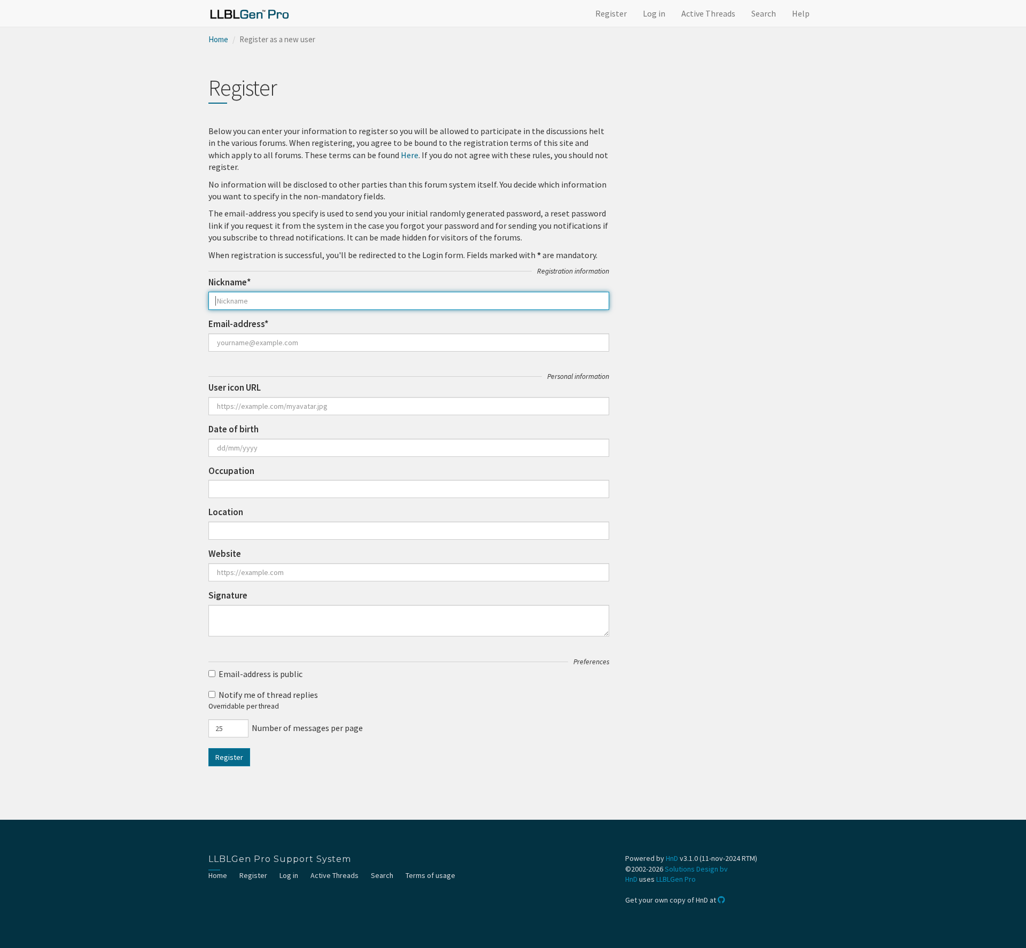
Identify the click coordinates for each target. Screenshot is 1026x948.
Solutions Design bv (696, 869)
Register (611, 13)
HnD (672, 858)
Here (409, 155)
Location (225, 512)
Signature (227, 595)
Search (763, 13)
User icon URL (234, 387)
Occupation (231, 471)
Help (801, 13)
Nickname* (229, 282)
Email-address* (238, 324)
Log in (654, 13)
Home (218, 39)
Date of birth (233, 429)
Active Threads (708, 13)
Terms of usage (430, 875)
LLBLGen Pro (676, 879)
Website (224, 554)
